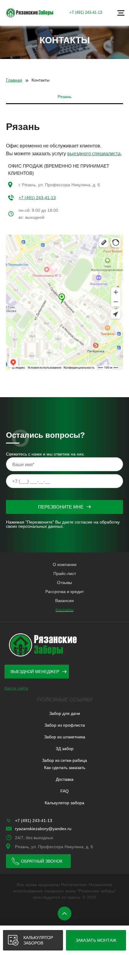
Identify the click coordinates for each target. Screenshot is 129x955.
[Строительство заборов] (30, 13)
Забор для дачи (64, 713)
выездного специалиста (94, 153)
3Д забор (65, 748)
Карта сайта (16, 688)
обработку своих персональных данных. (63, 524)
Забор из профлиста (64, 725)
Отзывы (64, 582)
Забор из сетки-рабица (64, 760)
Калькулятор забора (64, 802)
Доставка (65, 779)
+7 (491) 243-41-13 (85, 12)
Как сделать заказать (64, 767)
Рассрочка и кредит (64, 591)
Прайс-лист (64, 573)
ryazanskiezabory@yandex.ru (43, 829)
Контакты (65, 609)
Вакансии (64, 600)
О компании (64, 564)
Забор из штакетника (64, 736)
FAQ (64, 791)
